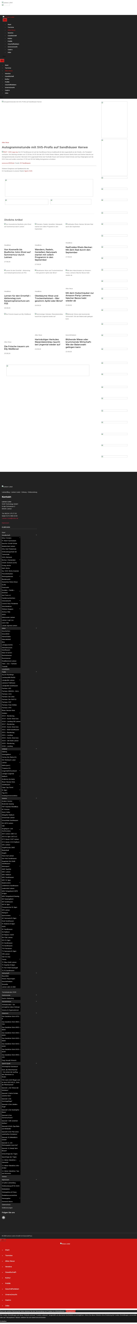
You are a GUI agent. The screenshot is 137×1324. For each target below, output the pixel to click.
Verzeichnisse (6, 1001)
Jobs (9, 52)
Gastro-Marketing (8, 998)
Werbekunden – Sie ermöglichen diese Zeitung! (10, 1006)
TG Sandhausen (7, 946)
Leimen (4, 762)
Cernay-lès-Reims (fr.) (9, 757)
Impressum (5, 523)
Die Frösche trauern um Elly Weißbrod (16, 347)
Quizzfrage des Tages (9, 1157)
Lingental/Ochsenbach (9, 771)
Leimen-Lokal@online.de (10, 518)
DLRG (4, 585)
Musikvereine (6, 883)
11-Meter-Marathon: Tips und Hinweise (10, 1172)
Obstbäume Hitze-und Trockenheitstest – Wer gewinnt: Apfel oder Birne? (49, 298)
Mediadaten (6, 1189)
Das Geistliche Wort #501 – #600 (11, 1028)
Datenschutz (6, 1204)
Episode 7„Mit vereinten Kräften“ (10, 1122)
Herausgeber (6, 1198)
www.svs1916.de (8, 163)
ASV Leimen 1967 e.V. (9, 834)
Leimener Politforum (8, 683)
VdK (3, 826)
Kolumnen (5, 1013)
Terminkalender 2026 (9, 992)
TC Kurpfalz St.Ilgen (8, 965)
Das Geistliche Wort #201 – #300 (11, 1045)
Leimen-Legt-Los (8, 620)
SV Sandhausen (25, 163)
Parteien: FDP (6, 702)
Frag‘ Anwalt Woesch (9, 1060)
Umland (4, 749)
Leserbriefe (5, 669)
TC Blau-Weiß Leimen (9, 962)
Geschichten (6, 631)
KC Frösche (6, 809)
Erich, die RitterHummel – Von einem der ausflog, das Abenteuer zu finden (10, 1073)
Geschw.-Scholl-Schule (9, 543)
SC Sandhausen (7, 929)
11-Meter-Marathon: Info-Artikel (10, 1167)
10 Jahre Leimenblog (9, 1183)
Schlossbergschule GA (9, 552)
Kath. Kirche (6, 568)
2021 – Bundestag (8, 732)
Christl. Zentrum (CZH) (9, 563)
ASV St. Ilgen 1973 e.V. (9, 836)
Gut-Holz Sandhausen (9, 858)
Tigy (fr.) (4, 793)
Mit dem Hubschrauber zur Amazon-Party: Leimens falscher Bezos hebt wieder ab (80, 297)
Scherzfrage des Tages (9, 1154)
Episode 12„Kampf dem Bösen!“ (10, 1149)
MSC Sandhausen (8, 877)
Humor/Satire (6, 636)
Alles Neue (11, 30)
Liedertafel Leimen (8, 888)
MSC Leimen (6, 872)
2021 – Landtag (7, 735)
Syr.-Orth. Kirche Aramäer (10, 571)
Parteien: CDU (7, 694)
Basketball (5, 850)
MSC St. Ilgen (6, 880)
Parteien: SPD (6, 708)
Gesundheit (5, 634)
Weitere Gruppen (7, 609)
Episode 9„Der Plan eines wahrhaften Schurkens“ (10, 1133)
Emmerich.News (7, 1201)
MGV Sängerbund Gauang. (10, 896)
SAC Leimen (6, 845)
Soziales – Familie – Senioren (8, 591)
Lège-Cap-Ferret (7, 787)
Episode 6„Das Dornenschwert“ (7, 1116)
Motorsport (5, 866)
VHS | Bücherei (7, 557)
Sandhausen (6, 785)
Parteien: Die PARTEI (9, 699)
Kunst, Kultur (6, 812)
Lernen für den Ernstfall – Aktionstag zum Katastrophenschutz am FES (17, 300)
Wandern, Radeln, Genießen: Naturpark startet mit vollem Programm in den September (46, 254)
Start (9, 24)
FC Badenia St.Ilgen (8, 924)
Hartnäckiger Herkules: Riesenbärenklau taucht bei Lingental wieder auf (47, 342)
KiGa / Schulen (6, 538)
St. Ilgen (4, 790)
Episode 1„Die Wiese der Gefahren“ (10, 1089)
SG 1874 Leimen (7, 823)
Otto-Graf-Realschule (9, 549)
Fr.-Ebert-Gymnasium (9, 541)
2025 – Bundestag (8, 743)
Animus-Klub (6, 612)
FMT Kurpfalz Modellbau (10, 807)
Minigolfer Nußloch (8, 815)
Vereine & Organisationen (10, 1010)
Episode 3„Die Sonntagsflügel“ (7, 1100)
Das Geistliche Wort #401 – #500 (11, 1034)
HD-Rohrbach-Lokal (8, 760)
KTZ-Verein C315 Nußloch (11, 842)
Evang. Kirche (6, 565)
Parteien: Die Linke (8, 697)
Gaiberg (4, 752)
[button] (4, 57)
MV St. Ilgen (6, 904)
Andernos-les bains (8, 779)
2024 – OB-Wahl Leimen (10, 741)
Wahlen (4, 713)
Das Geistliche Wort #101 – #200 (11, 1050)
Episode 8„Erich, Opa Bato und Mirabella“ (10, 1127)
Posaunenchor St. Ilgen (9, 907)
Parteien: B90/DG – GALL (10, 691)
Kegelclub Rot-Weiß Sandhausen (8, 862)
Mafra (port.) (6, 765)
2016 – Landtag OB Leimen (11, 721)
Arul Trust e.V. (6, 595)
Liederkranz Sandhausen (10, 885)
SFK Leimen (6, 910)
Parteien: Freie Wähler (9, 705)
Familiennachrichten (8, 598)
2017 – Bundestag (8, 724)
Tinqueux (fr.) (6, 768)
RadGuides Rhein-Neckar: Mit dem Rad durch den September (79, 250)
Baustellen (5, 976)
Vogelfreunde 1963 (8, 847)
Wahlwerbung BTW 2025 (10, 1186)
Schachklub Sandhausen (10, 820)
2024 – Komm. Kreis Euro (10, 738)
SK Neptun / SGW (8, 935)
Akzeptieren (70, 1311)
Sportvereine (6, 915)
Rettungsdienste (7, 576)
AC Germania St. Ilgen (9, 918)
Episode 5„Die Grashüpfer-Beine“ (11, 1111)
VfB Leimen (6, 954)
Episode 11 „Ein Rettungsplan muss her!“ (10, 1144)
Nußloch (4, 776)
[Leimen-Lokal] (8, 17)
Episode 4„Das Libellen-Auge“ (10, 1105)
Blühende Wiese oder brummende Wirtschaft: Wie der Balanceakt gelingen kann (78, 343)
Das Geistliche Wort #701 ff (10, 1017)
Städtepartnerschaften (9, 796)
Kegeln (4, 853)
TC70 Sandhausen (8, 970)
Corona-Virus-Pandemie (10, 603)
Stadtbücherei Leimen (9, 661)
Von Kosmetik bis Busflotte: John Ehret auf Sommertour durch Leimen (17, 253)
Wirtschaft (5, 973)
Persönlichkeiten (7, 574)
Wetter (4, 1176)
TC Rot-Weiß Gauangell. (10, 968)
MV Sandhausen (7, 902)
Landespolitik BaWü (8, 677)
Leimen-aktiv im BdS (9, 987)
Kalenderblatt (6, 639)
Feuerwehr (5, 587)
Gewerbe (5, 984)
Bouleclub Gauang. (8, 804)
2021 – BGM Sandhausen (10, 730)
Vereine (10, 33)
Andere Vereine (7, 801)
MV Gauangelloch (8, 899)
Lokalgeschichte (7, 645)
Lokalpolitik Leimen (8, 680)
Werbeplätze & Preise (9, 1192)
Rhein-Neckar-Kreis (8, 710)
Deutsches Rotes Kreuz (10, 582)
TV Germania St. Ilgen (9, 951)
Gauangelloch (6, 754)
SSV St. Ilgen (6, 940)
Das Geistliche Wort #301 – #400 (11, 1039)
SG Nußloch (6, 932)
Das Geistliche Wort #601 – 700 (11, 1023)
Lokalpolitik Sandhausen (10, 686)
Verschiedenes (7, 606)
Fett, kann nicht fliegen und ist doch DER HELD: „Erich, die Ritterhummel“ (11, 1082)
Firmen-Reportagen (8, 979)
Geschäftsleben (13, 44)
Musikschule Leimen (8, 546)
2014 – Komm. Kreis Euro (10, 719)
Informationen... (60, 1311)
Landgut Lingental (8, 774)
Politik (10, 41)
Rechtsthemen (7, 655)
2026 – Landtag (7, 746)
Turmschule (5, 554)
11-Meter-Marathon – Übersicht (9, 1161)
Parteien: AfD (6, 688)
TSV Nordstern (7, 948)
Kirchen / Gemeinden (9, 560)
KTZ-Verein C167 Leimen (10, 839)
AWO (4, 614)
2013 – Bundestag (8, 716)
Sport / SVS (28, 171)
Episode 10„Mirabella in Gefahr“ (9, 1138)
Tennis (4, 959)
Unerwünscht (12, 47)
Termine (11, 27)
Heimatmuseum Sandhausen (7, 649)
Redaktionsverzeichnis (9, 1195)
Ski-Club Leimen (7, 937)
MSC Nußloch (6, 875)
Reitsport (5, 913)
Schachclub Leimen (8, 817)
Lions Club (5, 623)
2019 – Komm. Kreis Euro (10, 727)
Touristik (4, 666)
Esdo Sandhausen (8, 921)
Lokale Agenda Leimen (9, 625)
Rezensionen (6, 658)
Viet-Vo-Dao (6, 957)
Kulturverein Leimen (8, 617)
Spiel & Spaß (6, 1063)
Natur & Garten (7, 653)
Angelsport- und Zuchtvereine (7, 830)
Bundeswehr (6, 579)
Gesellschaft (12, 36)
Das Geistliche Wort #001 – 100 (11, 1056)
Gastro (10, 49)
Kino (3, 642)
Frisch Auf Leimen (8, 856)
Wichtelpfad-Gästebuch (10, 1066)
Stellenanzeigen (7, 1208)
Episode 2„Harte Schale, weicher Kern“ (10, 1094)
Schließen (3, 1321)
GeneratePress (27, 1236)
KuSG (3, 926)
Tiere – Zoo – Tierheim (9, 664)
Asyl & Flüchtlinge (8, 675)
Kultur (10, 38)
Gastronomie (6, 995)
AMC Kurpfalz (6, 869)
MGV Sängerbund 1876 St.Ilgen (10, 892)
